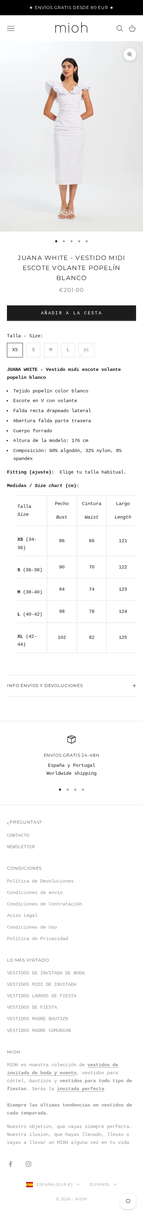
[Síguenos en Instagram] (28, 1164)
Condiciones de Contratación (44, 904)
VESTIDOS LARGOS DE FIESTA (41, 996)
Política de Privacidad (37, 938)
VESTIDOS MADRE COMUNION (39, 1030)
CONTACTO (18, 835)
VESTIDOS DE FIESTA (32, 1007)
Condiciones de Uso (32, 927)
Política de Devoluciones (40, 881)
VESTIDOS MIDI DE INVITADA (41, 984)
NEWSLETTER (21, 847)
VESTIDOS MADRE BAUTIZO (37, 1019)
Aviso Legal (22, 915)
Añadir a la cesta (71, 313)
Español (100, 1184)
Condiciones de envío (34, 892)
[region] (71, 756)
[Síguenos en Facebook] (10, 1164)
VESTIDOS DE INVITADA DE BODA (46, 973)
